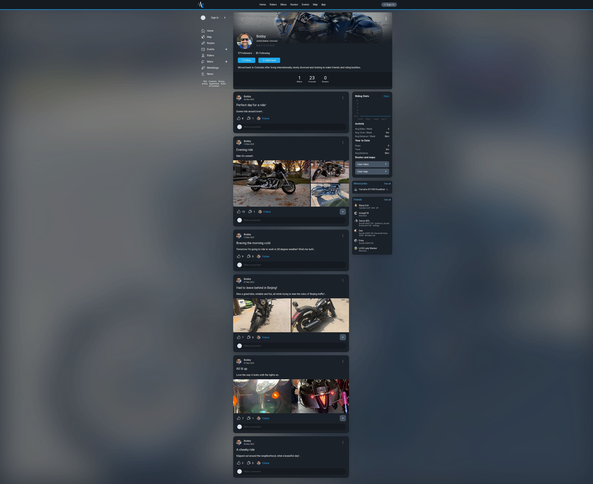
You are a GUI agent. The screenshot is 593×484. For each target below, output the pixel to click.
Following (263, 53)
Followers (245, 53)
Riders (273, 4)
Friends (358, 199)
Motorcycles (360, 183)
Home (262, 4)
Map (315, 4)
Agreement (214, 83)
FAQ (205, 81)
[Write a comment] (291, 127)
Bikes (283, 4)
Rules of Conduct (217, 84)
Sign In (391, 4)
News (210, 73)
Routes (294, 4)
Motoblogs (213, 67)
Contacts (213, 81)
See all (387, 183)
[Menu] (386, 18)
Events (305, 4)
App (323, 4)
